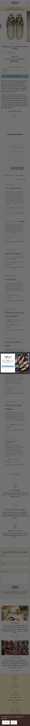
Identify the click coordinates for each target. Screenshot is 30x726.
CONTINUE (8, 366)
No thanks (8, 368)
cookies (13, 717)
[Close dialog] (28, 354)
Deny (13, 722)
